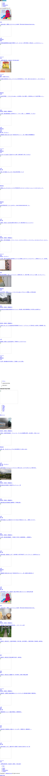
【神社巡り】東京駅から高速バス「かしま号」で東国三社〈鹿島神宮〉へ (16, 729)
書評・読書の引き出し (5, 76)
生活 (1, 94)
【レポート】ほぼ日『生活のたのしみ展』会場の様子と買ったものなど (15, 154)
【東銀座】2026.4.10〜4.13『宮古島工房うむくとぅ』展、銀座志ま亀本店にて (17, 573)
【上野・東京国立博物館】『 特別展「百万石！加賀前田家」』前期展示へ (16, 537)
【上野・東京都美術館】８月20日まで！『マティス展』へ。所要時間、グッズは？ (17, 113)
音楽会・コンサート (4, 256)
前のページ (2, 414)
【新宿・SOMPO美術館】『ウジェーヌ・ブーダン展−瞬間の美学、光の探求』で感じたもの (19, 433)
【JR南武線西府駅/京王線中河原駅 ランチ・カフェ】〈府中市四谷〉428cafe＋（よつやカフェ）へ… (21, 42)
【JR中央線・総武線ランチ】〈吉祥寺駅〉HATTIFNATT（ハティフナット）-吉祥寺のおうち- (20, 554)
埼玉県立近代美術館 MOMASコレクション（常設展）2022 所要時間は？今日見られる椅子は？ (20, 309)
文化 (1, 22)
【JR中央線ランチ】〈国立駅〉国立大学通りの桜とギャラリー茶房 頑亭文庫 (16, 591)
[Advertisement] (24, 371)
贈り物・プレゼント (4, 132)
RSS (3, 766)
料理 (1, 40)
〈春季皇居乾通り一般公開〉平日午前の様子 (9, 60)
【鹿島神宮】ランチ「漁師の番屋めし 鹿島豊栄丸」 (11, 711)
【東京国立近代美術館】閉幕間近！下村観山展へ (10, 502)
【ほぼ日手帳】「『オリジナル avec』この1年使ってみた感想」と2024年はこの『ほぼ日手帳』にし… (22, 96)
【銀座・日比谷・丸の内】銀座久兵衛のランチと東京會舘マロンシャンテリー (16, 222)
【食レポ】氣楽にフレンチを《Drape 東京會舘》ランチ (12, 171)
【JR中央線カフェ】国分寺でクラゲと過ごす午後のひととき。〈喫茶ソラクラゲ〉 (18, 519)
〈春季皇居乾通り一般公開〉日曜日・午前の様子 (10, 763)
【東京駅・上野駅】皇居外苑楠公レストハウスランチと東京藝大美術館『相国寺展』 (18, 693)
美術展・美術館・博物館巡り (6, 111)
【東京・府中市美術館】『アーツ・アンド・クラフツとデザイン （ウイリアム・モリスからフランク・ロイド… (24, 240)
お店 (1, 38)
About (3, 4)
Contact (4, 6)
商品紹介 (2, 39)
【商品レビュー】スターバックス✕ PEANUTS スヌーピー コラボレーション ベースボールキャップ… (22, 188)
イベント (2, 56)
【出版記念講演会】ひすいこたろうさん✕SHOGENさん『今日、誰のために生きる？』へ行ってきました (22, 78)
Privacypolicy (5, 5)
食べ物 (1, 169)
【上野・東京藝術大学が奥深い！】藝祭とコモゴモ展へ (12, 361)
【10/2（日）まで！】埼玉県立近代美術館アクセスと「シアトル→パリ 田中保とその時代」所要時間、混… (23, 325)
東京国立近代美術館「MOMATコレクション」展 (10, 485)
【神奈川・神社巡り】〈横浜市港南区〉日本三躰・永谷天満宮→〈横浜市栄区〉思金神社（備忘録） (21, 641)
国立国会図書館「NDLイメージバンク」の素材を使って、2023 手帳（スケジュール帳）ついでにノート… (22, 274)
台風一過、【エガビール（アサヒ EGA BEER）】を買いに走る (13, 449)
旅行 (1, 639)
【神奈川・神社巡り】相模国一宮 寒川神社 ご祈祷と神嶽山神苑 (14, 674)
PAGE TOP (2, 775)
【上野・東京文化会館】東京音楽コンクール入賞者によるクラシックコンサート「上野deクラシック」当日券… (24, 258)
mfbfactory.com (9, 773)
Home (3, 2)
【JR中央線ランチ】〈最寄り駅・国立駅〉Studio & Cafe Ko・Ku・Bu (15, 746)
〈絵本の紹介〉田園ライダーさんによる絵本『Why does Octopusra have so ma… (17, 24)
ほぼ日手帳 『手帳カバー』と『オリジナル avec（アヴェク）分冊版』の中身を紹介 (18, 292)
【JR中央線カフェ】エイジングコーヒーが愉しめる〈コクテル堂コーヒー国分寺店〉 (18, 467)
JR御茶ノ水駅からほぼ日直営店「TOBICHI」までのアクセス (13, 341)
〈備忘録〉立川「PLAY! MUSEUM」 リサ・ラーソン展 (12, 625)
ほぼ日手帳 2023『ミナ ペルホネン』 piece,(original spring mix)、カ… (15, 205)
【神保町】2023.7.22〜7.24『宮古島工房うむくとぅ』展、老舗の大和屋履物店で (17, 134)
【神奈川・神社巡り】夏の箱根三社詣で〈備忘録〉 (11, 657)
